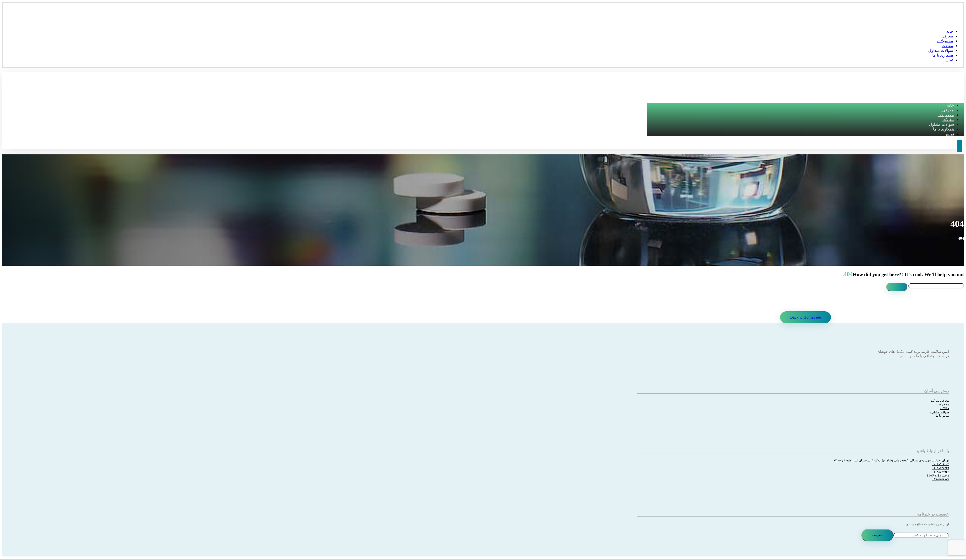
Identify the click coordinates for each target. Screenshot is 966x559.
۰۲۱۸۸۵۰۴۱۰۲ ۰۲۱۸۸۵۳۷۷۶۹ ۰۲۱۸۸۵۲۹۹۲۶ (940, 468)
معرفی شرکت (940, 400)
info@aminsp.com (938, 475)
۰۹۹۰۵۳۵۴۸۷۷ (940, 479)
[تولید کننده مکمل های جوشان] (955, 21)
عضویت (877, 535)
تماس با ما (942, 415)
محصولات (943, 404)
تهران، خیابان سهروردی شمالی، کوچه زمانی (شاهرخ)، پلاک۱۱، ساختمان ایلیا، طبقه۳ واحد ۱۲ (891, 460)
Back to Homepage (805, 317)
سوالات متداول (939, 412)
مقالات (944, 408)
